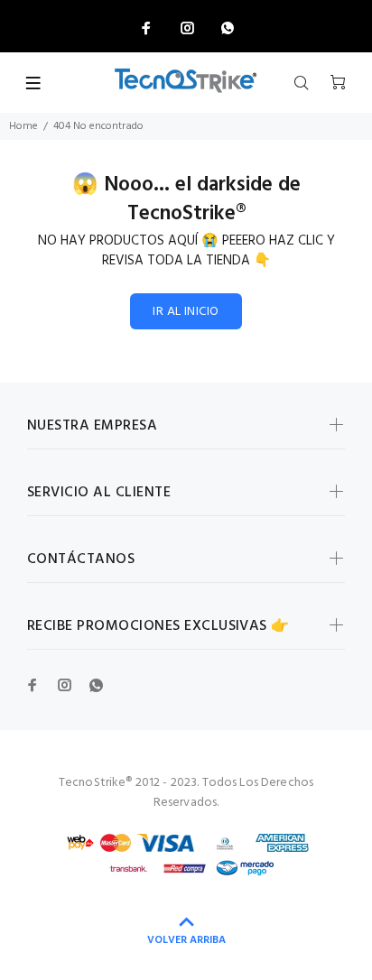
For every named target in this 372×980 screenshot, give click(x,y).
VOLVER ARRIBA (186, 940)
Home (23, 126)
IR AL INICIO (186, 311)
